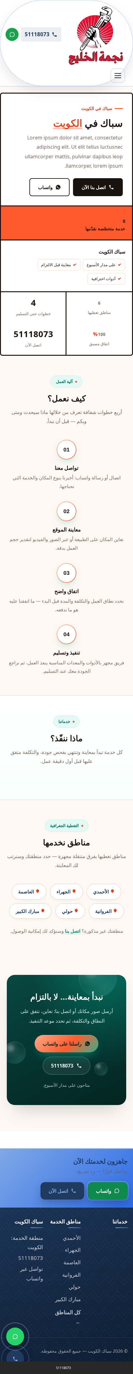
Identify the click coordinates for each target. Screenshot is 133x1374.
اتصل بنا (72, 931)
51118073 (30, 1258)
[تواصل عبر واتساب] (12, 34)
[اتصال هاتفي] (15, 1359)
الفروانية (104, 911)
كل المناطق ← (68, 1317)
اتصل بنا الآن (94, 187)
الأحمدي (101, 891)
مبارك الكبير (28, 911)
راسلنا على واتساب (62, 1043)
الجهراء (64, 891)
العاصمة (26, 891)
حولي (68, 911)
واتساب (45, 187)
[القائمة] (118, 75)
